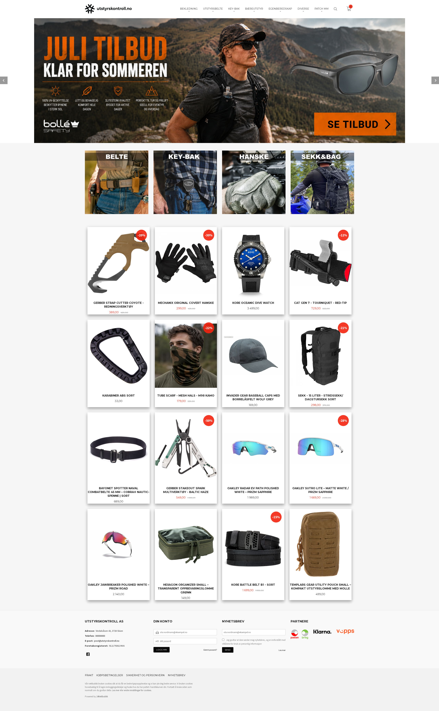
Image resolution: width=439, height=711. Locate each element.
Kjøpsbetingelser (109, 675)
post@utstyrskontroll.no (106, 640)
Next (435, 80)
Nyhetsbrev (176, 675)
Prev (4, 80)
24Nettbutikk (102, 696)
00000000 (100, 635)
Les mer (282, 650)
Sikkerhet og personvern (145, 675)
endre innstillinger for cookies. (138, 690)
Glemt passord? (210, 650)
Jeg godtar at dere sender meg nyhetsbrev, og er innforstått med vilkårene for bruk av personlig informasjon (254, 642)
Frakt (89, 675)
